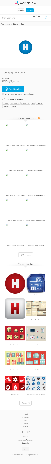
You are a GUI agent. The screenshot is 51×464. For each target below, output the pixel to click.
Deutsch (25, 423)
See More (27, 255)
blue (33, 103)
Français (25, 426)
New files (25, 437)
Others (11, 80)
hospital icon (25, 103)
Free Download (15, 89)
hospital (5, 103)
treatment (6, 106)
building (39, 103)
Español (25, 420)
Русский (25, 414)
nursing (14, 106)
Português (25, 417)
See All (27, 403)
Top (25, 449)
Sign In (21, 10)
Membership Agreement (25, 440)
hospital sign (15, 103)
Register (29, 10)
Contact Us (25, 443)
